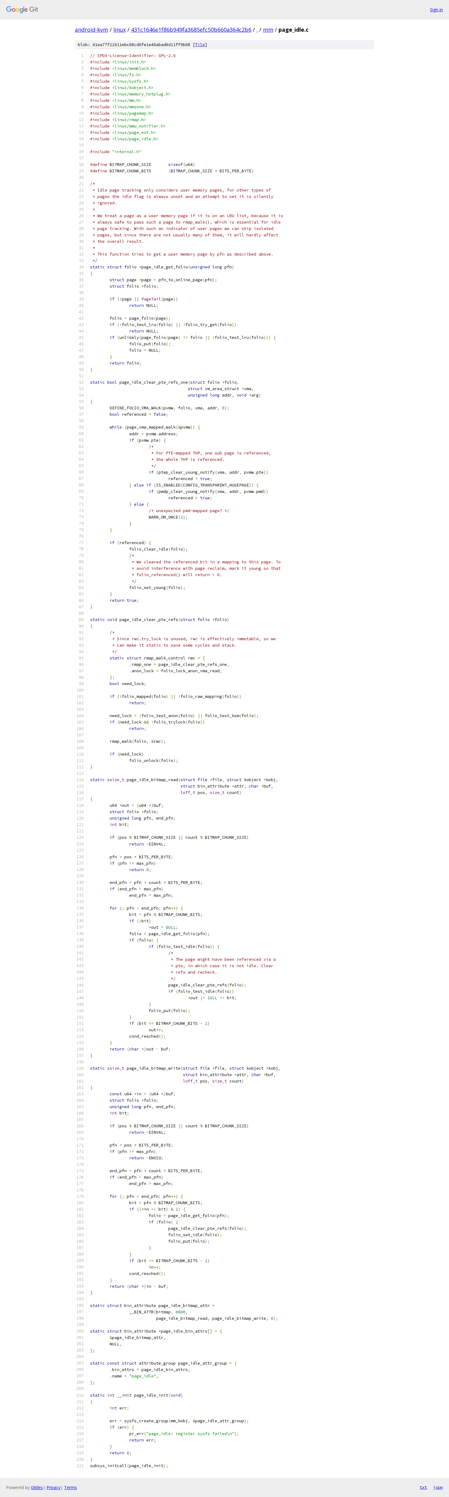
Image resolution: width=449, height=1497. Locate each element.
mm (268, 29)
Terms (70, 1487)
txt (423, 1487)
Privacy (53, 1487)
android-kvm (91, 29)
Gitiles (37, 1487)
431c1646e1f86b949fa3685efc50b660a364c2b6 (191, 29)
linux (119, 29)
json (438, 1487)
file (200, 44)
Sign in (436, 10)
